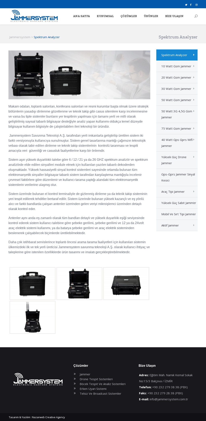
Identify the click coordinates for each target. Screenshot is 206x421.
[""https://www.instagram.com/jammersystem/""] (197, 4)
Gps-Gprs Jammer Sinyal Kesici (178, 177)
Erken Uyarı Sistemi (93, 389)
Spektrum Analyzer (174, 55)
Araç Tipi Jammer (173, 192)
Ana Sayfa (81, 16)
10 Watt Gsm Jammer (176, 66)
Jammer (85, 374)
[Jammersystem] (34, 16)
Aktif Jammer (170, 225)
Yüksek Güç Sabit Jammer (178, 203)
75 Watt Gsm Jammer (176, 128)
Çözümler (129, 16)
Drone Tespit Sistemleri (96, 379)
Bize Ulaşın (174, 16)
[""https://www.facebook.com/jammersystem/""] (191, 4)
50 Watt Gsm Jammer (176, 100)
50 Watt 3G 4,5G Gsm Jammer (176, 114)
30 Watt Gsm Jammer (176, 89)
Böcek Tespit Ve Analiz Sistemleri (103, 384)
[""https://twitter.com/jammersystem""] (186, 4)
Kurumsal (105, 16)
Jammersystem (19, 37)
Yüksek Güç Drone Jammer (173, 160)
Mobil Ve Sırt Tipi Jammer (178, 214)
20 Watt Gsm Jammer (176, 77)
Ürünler (151, 16)
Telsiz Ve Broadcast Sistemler (100, 393)
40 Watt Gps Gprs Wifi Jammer (177, 143)
